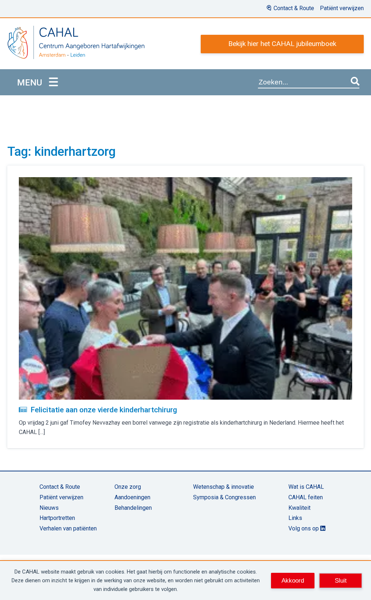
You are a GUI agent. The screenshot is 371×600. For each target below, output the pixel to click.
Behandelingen (133, 507)
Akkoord (293, 580)
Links (295, 517)
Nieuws (49, 507)
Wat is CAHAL (306, 486)
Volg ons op (304, 528)
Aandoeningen (132, 497)
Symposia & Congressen (224, 497)
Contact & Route (294, 8)
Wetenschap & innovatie (223, 486)
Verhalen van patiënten (68, 528)
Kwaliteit (299, 507)
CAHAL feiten (305, 497)
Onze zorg (127, 486)
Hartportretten (57, 517)
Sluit (341, 580)
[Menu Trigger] (53, 82)
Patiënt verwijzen (342, 8)
